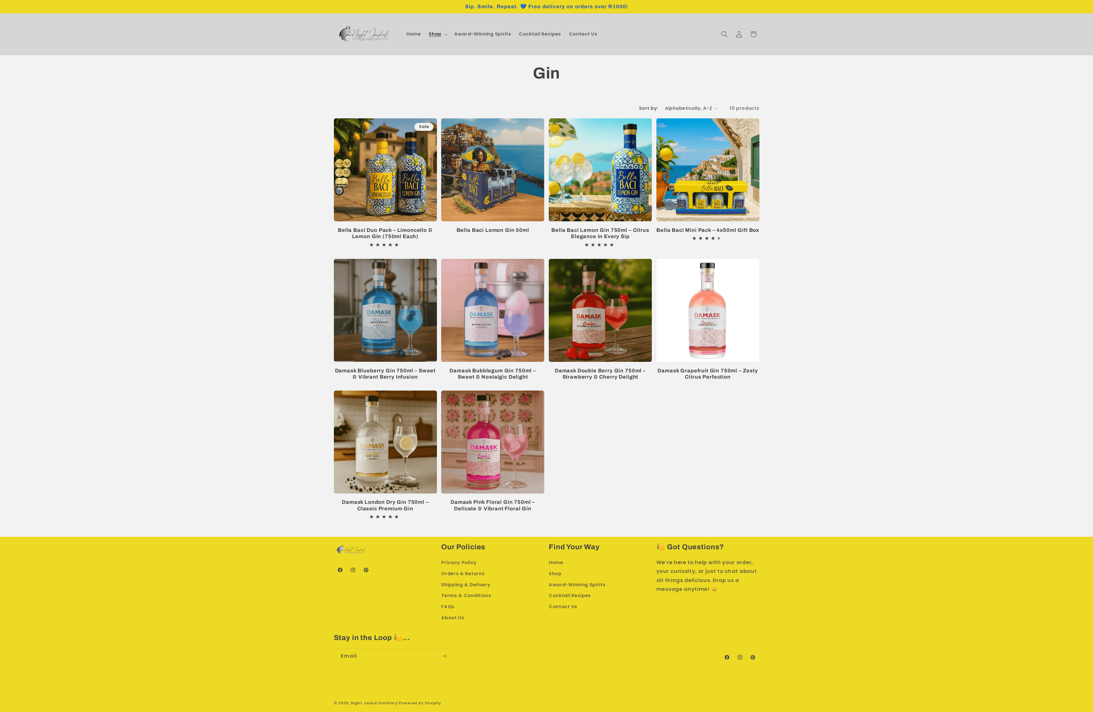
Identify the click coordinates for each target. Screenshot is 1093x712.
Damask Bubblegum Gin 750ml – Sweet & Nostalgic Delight (492, 374)
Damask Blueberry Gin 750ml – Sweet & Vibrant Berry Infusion (385, 374)
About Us (452, 617)
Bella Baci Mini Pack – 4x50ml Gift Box (707, 230)
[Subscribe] (444, 656)
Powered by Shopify (420, 703)
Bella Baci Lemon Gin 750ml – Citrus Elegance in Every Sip (600, 233)
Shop (555, 573)
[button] (437, 34)
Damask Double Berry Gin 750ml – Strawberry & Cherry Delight (600, 374)
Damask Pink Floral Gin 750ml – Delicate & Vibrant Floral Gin (493, 505)
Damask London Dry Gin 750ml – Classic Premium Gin (385, 505)
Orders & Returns (462, 573)
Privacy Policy (459, 562)
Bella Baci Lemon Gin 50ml (493, 230)
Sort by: (648, 108)
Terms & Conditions (466, 595)
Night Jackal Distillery (374, 703)
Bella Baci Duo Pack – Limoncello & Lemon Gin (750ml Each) (385, 233)
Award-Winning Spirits (577, 584)
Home (556, 562)
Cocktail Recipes (570, 595)
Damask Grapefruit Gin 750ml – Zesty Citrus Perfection (708, 374)
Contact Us (563, 606)
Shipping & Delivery (465, 584)
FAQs (447, 606)
